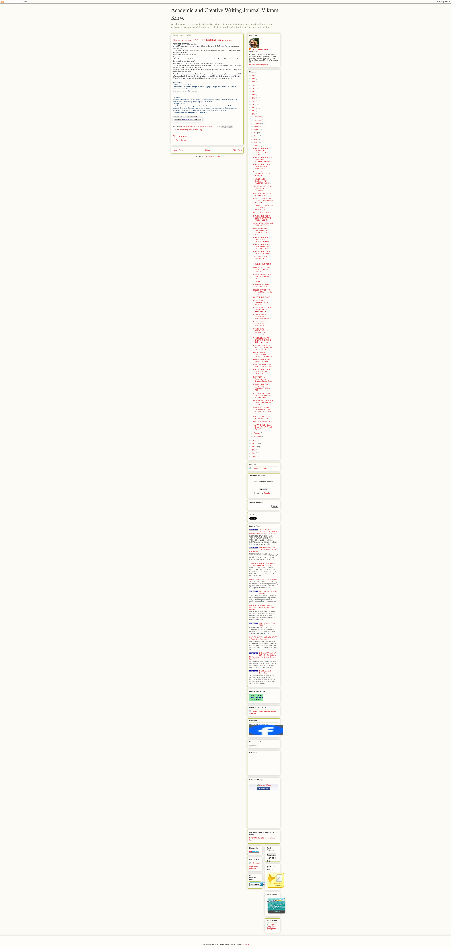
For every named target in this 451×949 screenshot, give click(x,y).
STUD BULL (257, 281)
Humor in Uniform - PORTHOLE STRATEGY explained (262, 317)
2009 (254, 453)
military (185, 130)
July (255, 133)
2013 (254, 440)
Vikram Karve (253, 724)
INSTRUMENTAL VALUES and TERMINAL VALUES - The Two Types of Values (263, 532)
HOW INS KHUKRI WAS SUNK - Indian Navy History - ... (262, 276)
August (256, 129)
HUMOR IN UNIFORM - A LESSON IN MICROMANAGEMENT (262, 159)
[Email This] (223, 127)
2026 (254, 75)
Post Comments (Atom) (212, 156)
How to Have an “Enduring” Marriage (263, 579)
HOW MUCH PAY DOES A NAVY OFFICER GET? (262, 366)
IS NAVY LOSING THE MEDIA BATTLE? (261, 418)
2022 (254, 88)
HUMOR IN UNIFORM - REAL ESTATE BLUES (262, 253)
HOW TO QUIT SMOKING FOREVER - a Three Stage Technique (263, 638)
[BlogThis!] (225, 127)
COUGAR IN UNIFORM (262, 264)
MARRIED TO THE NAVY (262, 422)
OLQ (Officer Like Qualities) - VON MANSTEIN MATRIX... (262, 181)
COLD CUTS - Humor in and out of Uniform (262, 194)
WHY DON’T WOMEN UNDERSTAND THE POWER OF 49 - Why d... (262, 410)
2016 (254, 108)
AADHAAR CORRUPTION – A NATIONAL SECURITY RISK (263, 208)
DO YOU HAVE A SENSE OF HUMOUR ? (262, 286)
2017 (254, 104)
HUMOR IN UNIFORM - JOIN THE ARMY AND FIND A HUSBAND (262, 218)
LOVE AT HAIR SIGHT (261, 297)
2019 (254, 98)
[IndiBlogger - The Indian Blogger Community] (275, 887)
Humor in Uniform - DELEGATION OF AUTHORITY (260, 302)
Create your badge (263, 724)
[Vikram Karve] (266, 735)
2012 (254, 443)
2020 (254, 95)
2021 (254, 91)
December (258, 117)
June (256, 136)
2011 (254, 447)
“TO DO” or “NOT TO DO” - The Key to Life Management (263, 188)
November (258, 120)
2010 (254, 450)
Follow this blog (263, 788)
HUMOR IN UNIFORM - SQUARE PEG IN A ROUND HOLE (262, 372)
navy (190, 130)
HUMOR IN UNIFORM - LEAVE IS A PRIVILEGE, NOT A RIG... (262, 387)
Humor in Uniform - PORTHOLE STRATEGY (260, 324)
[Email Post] (218, 126)
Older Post (237, 150)
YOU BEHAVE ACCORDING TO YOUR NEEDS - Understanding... (260, 332)
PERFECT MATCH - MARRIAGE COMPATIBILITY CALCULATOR (263, 565)
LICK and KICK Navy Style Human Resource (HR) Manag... (263, 402)
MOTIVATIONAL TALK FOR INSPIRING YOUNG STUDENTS (263, 550)
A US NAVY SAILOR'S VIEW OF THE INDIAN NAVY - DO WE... (262, 347)
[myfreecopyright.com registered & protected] (263, 713)
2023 (254, 85)
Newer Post (178, 150)
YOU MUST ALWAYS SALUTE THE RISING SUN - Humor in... (262, 340)
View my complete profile (258, 65)
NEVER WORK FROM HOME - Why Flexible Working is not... (262, 395)
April (256, 142)
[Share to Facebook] (229, 127)
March (256, 146)
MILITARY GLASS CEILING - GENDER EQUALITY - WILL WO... (261, 231)
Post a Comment (181, 140)
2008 (254, 456)
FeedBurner (268, 493)
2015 (254, 111)
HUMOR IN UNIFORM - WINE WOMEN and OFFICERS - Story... (262, 246)
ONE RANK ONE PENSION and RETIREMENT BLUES (262, 354)
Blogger (246, 944)
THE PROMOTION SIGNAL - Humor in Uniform (261, 259)
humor (180, 130)
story (200, 130)
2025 (254, 79)
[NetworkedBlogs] (264, 785)
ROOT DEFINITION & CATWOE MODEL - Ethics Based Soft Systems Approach (262, 607)
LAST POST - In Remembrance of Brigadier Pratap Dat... (262, 379)
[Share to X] (227, 127)
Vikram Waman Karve (260, 49)
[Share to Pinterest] (231, 127)
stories (195, 130)
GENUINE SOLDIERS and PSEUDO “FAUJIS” (263, 224)
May (255, 139)
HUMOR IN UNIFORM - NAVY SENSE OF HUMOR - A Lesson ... (262, 239)
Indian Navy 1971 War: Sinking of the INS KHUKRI (261, 269)
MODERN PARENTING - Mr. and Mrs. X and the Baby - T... (262, 292)
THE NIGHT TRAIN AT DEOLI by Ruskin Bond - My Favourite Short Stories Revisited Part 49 (263, 656)
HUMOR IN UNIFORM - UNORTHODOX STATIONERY (262, 167)
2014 (254, 114)
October (257, 123)
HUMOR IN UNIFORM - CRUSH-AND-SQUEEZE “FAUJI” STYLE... (262, 151)
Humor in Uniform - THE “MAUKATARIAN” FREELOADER (262, 309)
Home (207, 150)
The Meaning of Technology (265, 672)
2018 (254, 101)
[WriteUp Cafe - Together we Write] (276, 913)
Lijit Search (253, 746)
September (258, 126)
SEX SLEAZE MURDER (262, 213)
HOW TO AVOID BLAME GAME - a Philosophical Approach (263, 200)
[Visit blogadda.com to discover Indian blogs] (254, 852)
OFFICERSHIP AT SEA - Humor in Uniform (262, 360)
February (257, 433)
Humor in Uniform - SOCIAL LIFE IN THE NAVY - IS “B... (262, 174)
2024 (254, 82)
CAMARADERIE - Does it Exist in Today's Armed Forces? (262, 427)
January (257, 436)
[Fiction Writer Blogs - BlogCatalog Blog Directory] (272, 930)
